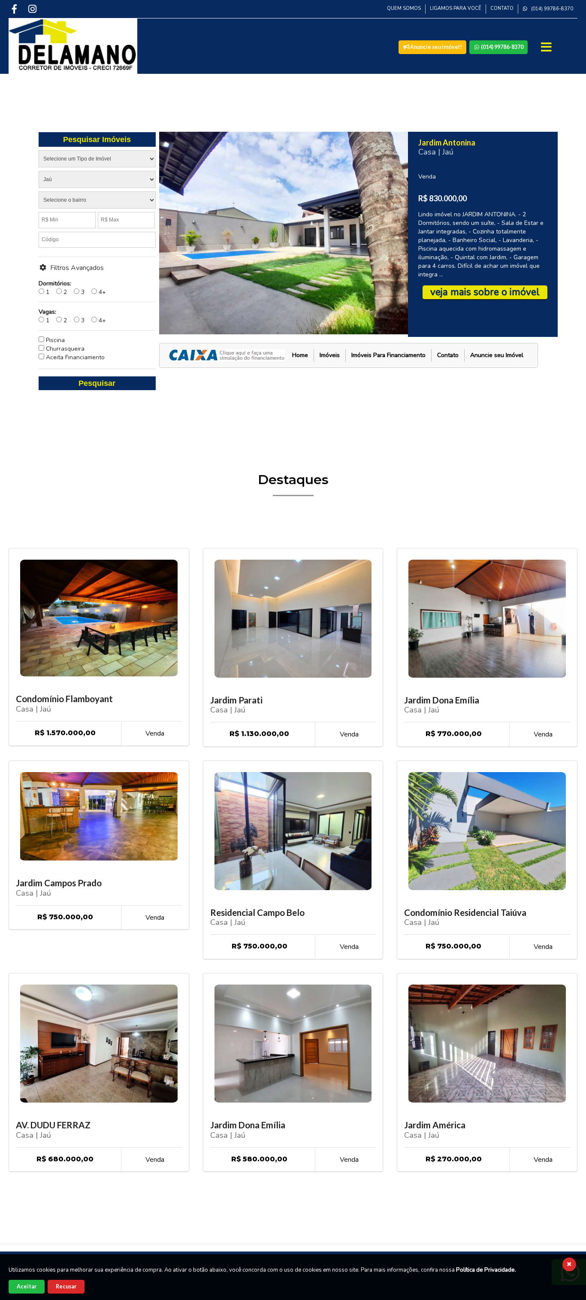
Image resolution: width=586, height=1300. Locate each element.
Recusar (66, 1286)
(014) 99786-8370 (551, 9)
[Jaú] (97, 181)
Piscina (54, 340)
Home (300, 355)
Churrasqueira (64, 349)
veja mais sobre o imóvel (485, 292)
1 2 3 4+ (72, 287)
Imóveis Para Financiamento (388, 355)
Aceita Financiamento (74, 357)
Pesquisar (97, 383)
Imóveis (330, 355)
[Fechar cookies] (569, 1264)
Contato (502, 8)
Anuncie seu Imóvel (496, 355)
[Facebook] (15, 9)
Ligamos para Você (455, 8)
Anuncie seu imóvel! (435, 47)
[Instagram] (33, 9)
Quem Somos (404, 8)
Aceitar (26, 1286)
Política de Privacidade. (486, 1270)
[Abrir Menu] (547, 47)
